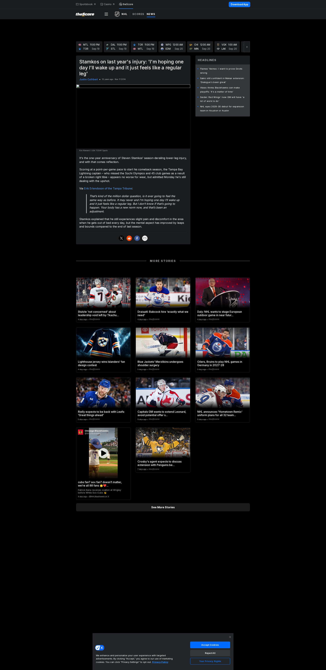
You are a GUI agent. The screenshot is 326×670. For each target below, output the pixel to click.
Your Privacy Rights (210, 661)
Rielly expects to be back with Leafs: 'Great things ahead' (101, 413)
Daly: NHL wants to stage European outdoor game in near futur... (219, 313)
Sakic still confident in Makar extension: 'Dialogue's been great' (222, 80)
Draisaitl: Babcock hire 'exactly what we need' (163, 313)
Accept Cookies (210, 644)
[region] (163, 651)
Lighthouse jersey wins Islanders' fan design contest (101, 363)
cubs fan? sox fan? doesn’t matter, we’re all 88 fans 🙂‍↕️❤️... (100, 483)
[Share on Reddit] (129, 238)
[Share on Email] (145, 238)
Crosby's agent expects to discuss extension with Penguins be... (160, 463)
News (151, 14)
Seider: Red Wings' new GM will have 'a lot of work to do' (222, 99)
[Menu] (106, 14)
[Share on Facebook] (137, 238)
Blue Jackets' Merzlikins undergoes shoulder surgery (160, 363)
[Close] (230, 637)
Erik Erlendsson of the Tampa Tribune (108, 188)
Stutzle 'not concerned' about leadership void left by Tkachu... (98, 313)
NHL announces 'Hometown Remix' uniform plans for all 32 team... (219, 413)
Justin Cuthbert (88, 79)
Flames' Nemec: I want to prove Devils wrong (221, 70)
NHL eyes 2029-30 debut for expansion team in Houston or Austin (222, 108)
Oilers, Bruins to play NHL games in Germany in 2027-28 (219, 363)
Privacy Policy (160, 662)
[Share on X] (121, 238)
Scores (138, 14)
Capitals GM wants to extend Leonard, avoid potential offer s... (162, 413)
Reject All (210, 653)
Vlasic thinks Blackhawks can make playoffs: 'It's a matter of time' (220, 89)
